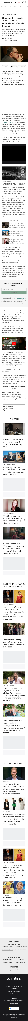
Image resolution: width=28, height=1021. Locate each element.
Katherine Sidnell (8, 38)
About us (14, 984)
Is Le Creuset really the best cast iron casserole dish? (7, 950)
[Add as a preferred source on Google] (14, 1008)
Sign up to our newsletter (20, 969)
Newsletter (23, 66)
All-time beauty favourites (7, 946)
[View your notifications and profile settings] (15, 2)
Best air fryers (21, 959)
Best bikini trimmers (7, 959)
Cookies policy (14, 996)
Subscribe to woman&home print (8, 969)
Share (6, 66)
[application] (14, 152)
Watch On (5, 347)
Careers (14, 998)
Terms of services (19, 297)
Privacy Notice (20, 298)
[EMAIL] (4, 410)
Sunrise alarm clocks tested (21, 946)
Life (3, 14)
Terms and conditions (14, 991)
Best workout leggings (7, 962)
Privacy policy (14, 993)
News (16, 40)
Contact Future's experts (14, 986)
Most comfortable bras (20, 962)
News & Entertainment (11, 14)
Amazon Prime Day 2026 (16, 6)
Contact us (14, 988)
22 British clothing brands (20, 949)
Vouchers (14, 952)
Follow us (15, 66)
